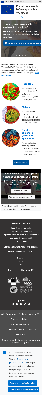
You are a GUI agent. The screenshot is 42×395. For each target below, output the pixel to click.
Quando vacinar (21, 241)
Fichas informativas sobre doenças (21, 246)
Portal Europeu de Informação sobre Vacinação (27, 9)
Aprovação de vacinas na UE (21, 238)
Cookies (30, 329)
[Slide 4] (25, 55)
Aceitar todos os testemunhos (22, 383)
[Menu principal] (37, 17)
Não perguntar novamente (19, 197)
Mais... (21, 265)
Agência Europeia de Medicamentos (21, 289)
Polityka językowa (18, 324)
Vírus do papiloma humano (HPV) (21, 251)
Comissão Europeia (14, 281)
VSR (21, 261)
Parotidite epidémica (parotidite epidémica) (28, 134)
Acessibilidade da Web (13, 329)
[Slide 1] (16, 55)
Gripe (21, 255)
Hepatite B (27, 83)
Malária (26, 107)
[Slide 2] (19, 55)
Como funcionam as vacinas (21, 231)
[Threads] (29, 304)
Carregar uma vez (20, 191)
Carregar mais (19, 162)
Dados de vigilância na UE (21, 270)
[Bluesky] (17, 304)
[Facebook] (21, 304)
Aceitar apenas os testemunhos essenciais (24, 389)
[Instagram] (25, 304)
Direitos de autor (29, 314)
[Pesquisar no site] (31, 17)
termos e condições (14, 184)
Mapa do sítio (20, 335)
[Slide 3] (22, 55)
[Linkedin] (13, 304)
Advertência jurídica (9, 314)
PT (25, 17)
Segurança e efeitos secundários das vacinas (21, 235)
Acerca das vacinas (21, 223)
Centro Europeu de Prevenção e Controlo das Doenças (27, 281)
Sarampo (21, 258)
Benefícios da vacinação (21, 228)
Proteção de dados (19, 319)
